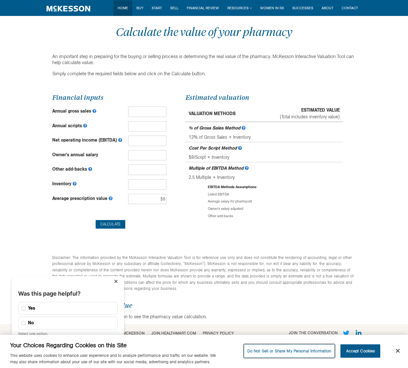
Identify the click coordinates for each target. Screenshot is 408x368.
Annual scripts (67, 126)
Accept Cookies (360, 350)
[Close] (398, 351)
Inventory (62, 184)
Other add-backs (70, 169)
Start (157, 8)
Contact (350, 8)
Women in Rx (272, 8)
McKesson (134, 333)
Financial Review (203, 8)
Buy (139, 8)
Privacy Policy (218, 333)
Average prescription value (80, 198)
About (327, 8)
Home (123, 8)
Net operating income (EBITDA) (85, 140)
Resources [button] (238, 8)
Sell (174, 8)
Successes (302, 8)
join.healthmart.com (173, 333)
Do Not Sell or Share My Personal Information (289, 350)
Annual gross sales (72, 111)
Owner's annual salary (75, 155)
